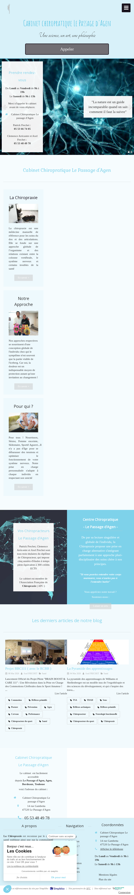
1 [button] (129, 152)
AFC (88, 888)
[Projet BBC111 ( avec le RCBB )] (36, 652)
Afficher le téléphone (111, 849)
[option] (67, 107)
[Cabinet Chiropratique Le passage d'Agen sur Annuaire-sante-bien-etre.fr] (118, 888)
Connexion (124, 892)
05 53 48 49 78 (37, 818)
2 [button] (131, 152)
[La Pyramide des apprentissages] (98, 652)
